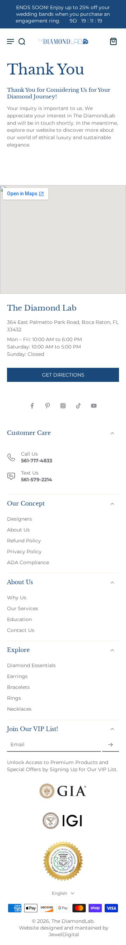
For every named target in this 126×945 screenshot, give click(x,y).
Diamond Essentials (31, 665)
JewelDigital (64, 934)
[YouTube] (94, 405)
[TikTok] (78, 405)
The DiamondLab (72, 921)
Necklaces (19, 709)
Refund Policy (24, 540)
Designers (19, 519)
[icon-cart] (111, 41)
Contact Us (20, 630)
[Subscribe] (110, 745)
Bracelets (18, 687)
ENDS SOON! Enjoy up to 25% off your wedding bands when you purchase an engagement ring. (63, 14)
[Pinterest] (47, 405)
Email (17, 745)
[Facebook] (32, 405)
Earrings (17, 676)
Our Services (22, 608)
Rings (14, 698)
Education (19, 619)
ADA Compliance (28, 562)
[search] (21, 41)
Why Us (16, 597)
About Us (18, 530)
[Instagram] (63, 405)
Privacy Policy (24, 551)
